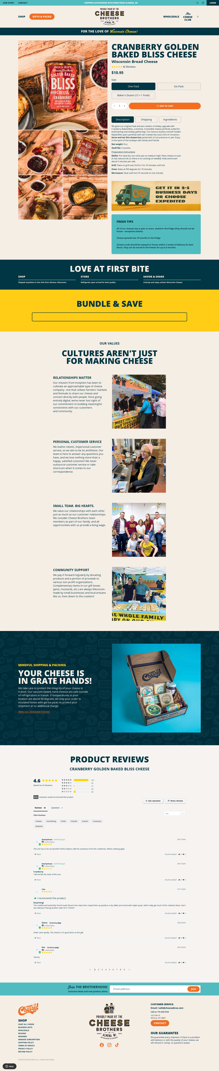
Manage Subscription (29, 1039)
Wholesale (171, 16)
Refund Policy (25, 1051)
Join (193, 989)
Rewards (22, 1036)
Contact (23, 3)
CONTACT (160, 1023)
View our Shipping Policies (34, 711)
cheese (38, 821)
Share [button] (38, 854)
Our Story (8, 3)
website (39, 826)
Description (123, 119)
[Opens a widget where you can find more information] (9, 1066)
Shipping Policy (26, 1042)
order (63, 821)
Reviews (22, 1033)
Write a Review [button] (176, 801)
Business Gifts (25, 1027)
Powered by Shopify (47, 1060)
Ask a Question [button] (154, 801)
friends (74, 821)
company (97, 821)
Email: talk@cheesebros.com (167, 1007)
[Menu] (198, 17)
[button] (179, 854)
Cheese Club (187, 16)
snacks (85, 821)
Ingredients (170, 119)
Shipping (146, 119)
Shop (21, 16)
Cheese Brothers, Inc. (31, 1060)
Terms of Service (26, 1045)
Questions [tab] (55, 808)
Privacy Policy (25, 1048)
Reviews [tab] (38, 808)
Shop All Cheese (26, 1024)
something (51, 821)
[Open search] (197, 3)
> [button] (129, 969)
